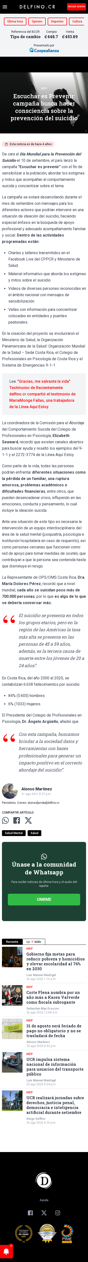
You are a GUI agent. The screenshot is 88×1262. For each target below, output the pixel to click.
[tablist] (44, 942)
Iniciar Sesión (76, 6)
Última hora (15, 21)
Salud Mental (14, 833)
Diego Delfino (35, 1119)
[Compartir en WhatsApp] (5, 820)
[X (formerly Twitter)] (44, 1213)
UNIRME (44, 899)
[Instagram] (58, 1213)
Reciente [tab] (12, 942)
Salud (34, 833)
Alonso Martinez (38, 1042)
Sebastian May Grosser (42, 1008)
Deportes (57, 21)
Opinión (37, 21)
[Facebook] (30, 1213)
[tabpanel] (44, 1036)
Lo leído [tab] (34, 942)
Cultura (77, 21)
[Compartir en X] (28, 820)
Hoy (44, 88)
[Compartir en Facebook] (17, 820)
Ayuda (44, 1200)
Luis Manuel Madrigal (41, 975)
